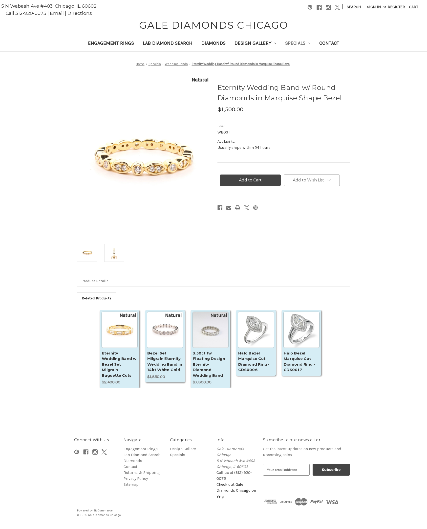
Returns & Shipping (142, 472)
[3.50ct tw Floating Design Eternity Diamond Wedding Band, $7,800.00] (210, 335)
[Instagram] (328, 7)
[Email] (228, 208)
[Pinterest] (310, 7)
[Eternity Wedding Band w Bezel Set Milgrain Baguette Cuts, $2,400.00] (119, 335)
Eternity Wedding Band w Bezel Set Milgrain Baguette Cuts (119, 364)
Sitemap (131, 484)
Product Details (95, 281)
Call (26, 13)
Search (354, 6)
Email (57, 13)
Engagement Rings (111, 43)
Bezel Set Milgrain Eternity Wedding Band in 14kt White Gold (164, 361)
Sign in (374, 6)
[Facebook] (319, 7)
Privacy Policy (136, 478)
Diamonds (213, 43)
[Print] (237, 208)
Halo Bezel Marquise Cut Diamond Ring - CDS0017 (299, 361)
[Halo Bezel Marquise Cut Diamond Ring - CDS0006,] (256, 335)
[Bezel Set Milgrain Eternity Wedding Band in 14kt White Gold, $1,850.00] (165, 335)
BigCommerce (103, 510)
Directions (79, 13)
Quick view (119, 330)
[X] (337, 7)
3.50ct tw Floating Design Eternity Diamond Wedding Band (209, 364)
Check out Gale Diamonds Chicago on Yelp (236, 490)
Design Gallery (253, 43)
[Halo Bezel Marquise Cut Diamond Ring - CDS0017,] (301, 335)
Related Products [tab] (96, 298)
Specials (295, 43)
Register (396, 6)
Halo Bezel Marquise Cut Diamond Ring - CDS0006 (254, 361)
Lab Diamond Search (167, 43)
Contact (329, 43)
